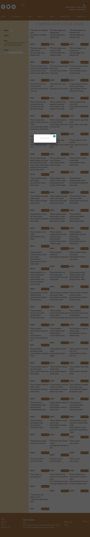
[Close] (54, 136)
